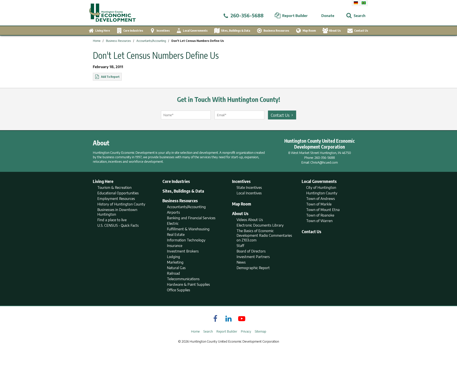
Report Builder (226, 331)
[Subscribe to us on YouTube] (241, 318)
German (356, 2)
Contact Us (280, 115)
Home (195, 331)
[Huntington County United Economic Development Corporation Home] (112, 13)
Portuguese (363, 2)
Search (208, 331)
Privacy (246, 331)
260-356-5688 (324, 157)
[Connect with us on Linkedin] (228, 318)
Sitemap (260, 331)
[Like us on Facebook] (215, 318)
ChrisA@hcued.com (324, 162)
